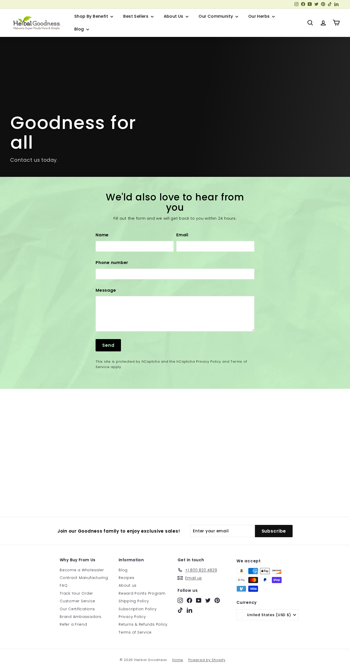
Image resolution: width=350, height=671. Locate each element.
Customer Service (77, 601)
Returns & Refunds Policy (143, 624)
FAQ (63, 585)
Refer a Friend (73, 624)
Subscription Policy (138, 609)
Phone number (112, 263)
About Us (174, 16)
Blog (79, 29)
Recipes (126, 577)
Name (102, 235)
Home (177, 659)
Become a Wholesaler (82, 570)
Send (108, 345)
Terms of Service (135, 632)
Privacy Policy (208, 361)
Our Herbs (259, 16)
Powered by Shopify (206, 659)
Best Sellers (136, 16)
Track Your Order (76, 593)
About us (128, 585)
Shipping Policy (134, 601)
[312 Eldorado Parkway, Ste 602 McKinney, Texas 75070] (175, 453)
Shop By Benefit (91, 16)
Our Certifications (77, 609)
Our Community (216, 16)
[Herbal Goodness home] (35, 23)
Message (106, 290)
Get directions (36, 488)
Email (182, 235)
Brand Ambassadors (80, 616)
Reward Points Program (142, 593)
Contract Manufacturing (84, 577)
